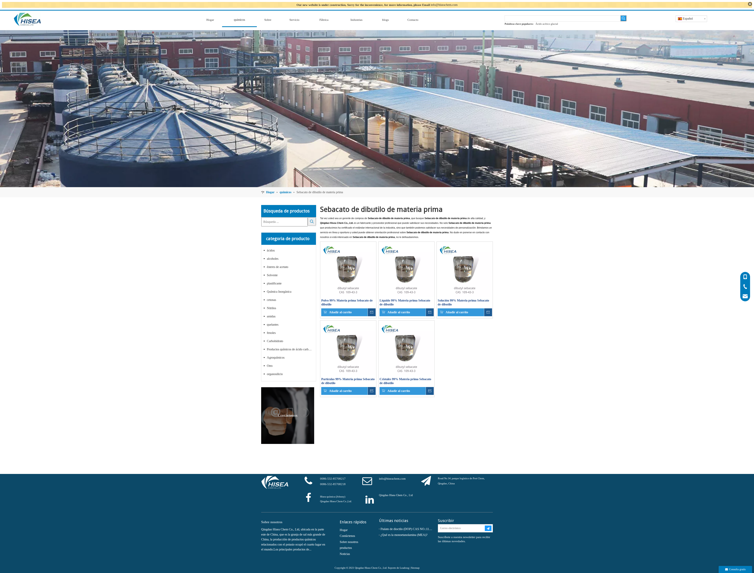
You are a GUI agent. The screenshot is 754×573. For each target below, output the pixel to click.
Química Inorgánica (279, 291)
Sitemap (415, 567)
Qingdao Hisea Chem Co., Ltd (396, 495)
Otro (270, 365)
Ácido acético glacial (546, 23)
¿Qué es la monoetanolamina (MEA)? (404, 535)
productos (346, 547)
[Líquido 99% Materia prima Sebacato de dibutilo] (407, 269)
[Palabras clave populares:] (623, 18)
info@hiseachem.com (444, 4)
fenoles (271, 332)
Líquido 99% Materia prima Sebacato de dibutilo (405, 302)
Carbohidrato (275, 341)
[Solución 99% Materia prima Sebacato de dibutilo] (465, 269)
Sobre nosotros (349, 542)
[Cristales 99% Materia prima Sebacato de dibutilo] (407, 348)
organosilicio (275, 374)
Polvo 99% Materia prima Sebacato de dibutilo (347, 302)
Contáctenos (347, 535)
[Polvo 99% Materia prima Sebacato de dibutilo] (348, 269)
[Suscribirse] (488, 528)
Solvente (272, 275)
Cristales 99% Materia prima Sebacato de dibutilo (405, 381)
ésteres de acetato (277, 267)
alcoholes (272, 258)
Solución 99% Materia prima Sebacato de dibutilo (463, 302)
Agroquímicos (276, 357)
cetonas (271, 300)
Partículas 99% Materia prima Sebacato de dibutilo (348, 381)
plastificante (274, 283)
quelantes (272, 324)
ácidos (271, 250)
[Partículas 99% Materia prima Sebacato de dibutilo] (348, 348)
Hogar (344, 530)
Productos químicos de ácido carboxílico (291, 349)
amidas (271, 316)
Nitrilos (271, 308)
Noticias (345, 554)
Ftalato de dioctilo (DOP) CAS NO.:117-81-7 (406, 529)
